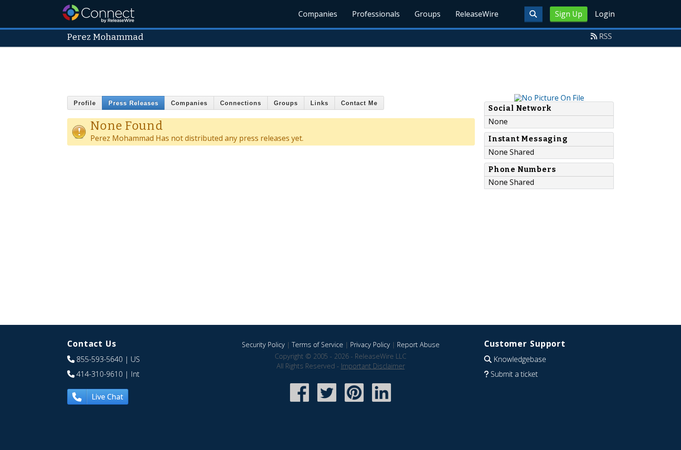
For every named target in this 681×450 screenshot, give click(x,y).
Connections (240, 103)
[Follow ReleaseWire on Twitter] (327, 402)
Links (319, 103)
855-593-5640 (99, 359)
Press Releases (133, 103)
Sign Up (568, 14)
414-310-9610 (99, 374)
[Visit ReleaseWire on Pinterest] (354, 402)
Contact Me (359, 103)
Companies (317, 14)
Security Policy (263, 344)
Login (605, 14)
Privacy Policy (370, 344)
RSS (605, 36)
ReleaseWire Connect (98, 14)
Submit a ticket (514, 374)
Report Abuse (418, 344)
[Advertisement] (340, 68)
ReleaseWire (476, 14)
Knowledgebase (519, 359)
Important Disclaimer (373, 365)
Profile (85, 103)
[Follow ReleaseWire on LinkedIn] (381, 402)
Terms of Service (317, 344)
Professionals (376, 14)
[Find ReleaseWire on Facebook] (299, 402)
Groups (428, 14)
